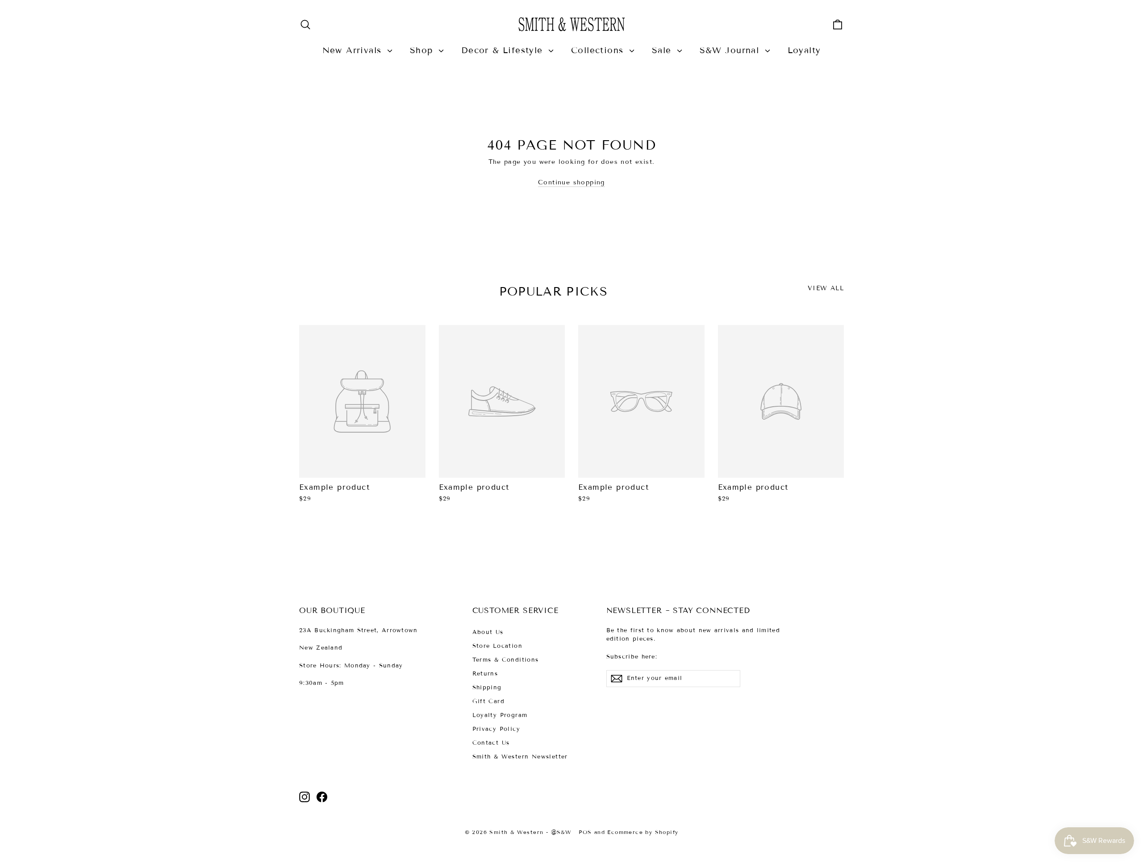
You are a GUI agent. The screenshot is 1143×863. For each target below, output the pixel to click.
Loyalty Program (500, 715)
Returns (485, 673)
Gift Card (488, 701)
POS (585, 832)
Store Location (497, 646)
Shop (423, 50)
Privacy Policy (496, 729)
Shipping (487, 687)
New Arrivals (353, 50)
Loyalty (804, 50)
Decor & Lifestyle (503, 50)
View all (826, 288)
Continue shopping (571, 182)
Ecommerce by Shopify (642, 832)
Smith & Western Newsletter (520, 756)
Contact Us (491, 742)
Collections (599, 50)
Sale (663, 50)
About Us (488, 632)
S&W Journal (731, 50)
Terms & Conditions (505, 659)
